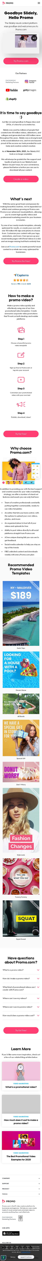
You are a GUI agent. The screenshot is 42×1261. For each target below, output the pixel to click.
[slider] (19, 52)
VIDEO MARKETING (21, 1084)
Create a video (21, 179)
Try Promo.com (21, 61)
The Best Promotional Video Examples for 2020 (21, 1158)
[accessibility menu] (3, 1257)
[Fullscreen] (37, 52)
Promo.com (14, 247)
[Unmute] (29, 52)
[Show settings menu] (33, 52)
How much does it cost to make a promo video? (21, 1122)
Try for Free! (21, 433)
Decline (13, 1257)
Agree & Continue (25, 1257)
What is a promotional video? (21, 1087)
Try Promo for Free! (21, 261)
